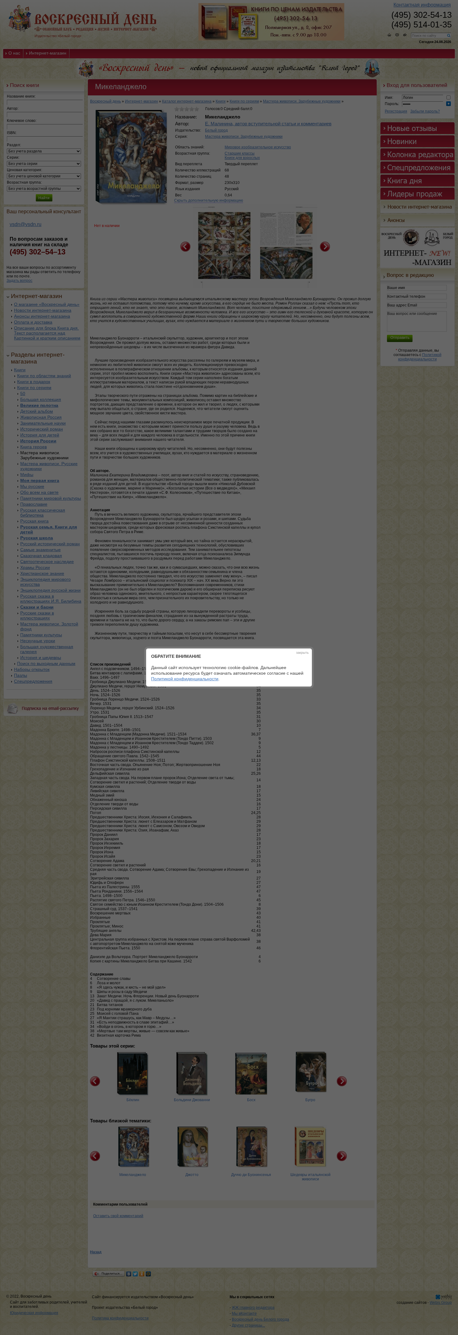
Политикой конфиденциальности (184, 678)
